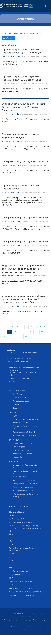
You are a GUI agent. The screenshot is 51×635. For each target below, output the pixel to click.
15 (31, 332)
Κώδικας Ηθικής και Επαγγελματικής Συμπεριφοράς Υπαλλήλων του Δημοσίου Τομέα (24, 528)
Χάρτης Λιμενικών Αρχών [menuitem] (23, 491)
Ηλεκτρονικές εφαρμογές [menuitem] (23, 443)
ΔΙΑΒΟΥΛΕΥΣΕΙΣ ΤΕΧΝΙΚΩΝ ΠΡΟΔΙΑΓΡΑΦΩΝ (33, 56)
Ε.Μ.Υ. (10, 585)
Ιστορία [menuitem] (16, 404)
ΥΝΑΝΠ (11, 515)
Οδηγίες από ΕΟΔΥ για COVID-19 (21, 588)
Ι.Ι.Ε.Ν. (11, 534)
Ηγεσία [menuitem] (16, 416)
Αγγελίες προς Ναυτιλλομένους (21, 581)
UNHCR (11, 554)
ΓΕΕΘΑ (11, 568)
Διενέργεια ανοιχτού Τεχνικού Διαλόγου (25, 161)
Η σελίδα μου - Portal (16, 519)
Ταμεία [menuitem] (16, 408)
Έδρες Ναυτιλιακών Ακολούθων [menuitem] (25, 484)
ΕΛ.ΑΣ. (11, 544)
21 (20, 336)
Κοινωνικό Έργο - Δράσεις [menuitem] (23, 454)
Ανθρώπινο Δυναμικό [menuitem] (21, 398)
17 (42, 332)
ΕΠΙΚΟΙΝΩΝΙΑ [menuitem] (13, 461)
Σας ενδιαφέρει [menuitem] (19, 447)
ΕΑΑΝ (10, 561)
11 (9, 332)
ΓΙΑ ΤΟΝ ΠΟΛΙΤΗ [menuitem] (15, 440)
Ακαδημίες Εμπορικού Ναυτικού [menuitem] (25, 480)
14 (26, 332)
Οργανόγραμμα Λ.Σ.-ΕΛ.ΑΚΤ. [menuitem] (24, 432)
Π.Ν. (10, 564)
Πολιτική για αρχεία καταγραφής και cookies (23, 373)
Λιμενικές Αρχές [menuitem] (19, 477)
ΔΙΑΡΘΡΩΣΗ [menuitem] (13, 412)
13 (20, 332)
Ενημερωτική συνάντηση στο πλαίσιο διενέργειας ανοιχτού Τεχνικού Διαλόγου (23, 107)
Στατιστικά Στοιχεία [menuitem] (21, 450)
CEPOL (11, 557)
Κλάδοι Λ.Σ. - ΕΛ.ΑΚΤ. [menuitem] (21, 423)
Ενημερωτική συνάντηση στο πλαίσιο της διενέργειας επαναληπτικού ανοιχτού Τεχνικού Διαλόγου (23, 268)
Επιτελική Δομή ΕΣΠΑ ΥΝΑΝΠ (20, 522)
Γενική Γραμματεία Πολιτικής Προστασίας (25, 592)
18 (4, 336)
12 (15, 332)
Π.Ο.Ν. (11, 538)
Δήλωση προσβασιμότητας (18, 378)
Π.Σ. (10, 541)
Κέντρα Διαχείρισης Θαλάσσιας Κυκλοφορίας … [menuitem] (25, 495)
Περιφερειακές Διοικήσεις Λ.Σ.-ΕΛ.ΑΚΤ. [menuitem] (25, 427)
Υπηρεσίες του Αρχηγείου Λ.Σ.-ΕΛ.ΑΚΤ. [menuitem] (25, 466)
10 (4, 332)
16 (36, 332)
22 (26, 336)
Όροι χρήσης (13, 382)
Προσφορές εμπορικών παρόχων (21, 595)
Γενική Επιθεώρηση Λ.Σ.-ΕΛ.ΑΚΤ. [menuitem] (26, 419)
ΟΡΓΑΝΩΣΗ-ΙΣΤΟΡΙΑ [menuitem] (16, 391)
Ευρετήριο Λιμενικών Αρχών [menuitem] (24, 487)
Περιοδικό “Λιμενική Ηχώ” (18, 571)
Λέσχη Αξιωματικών (16, 574)
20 (15, 336)
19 (10, 336)
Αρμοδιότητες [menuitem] (18, 394)
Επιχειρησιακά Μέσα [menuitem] (21, 401)
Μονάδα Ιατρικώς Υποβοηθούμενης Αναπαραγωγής (22, 549)
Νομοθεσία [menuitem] (17, 457)
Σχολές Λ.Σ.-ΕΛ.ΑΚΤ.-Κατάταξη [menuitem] (25, 435)
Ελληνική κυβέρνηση (16, 512)
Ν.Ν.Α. (11, 578)
